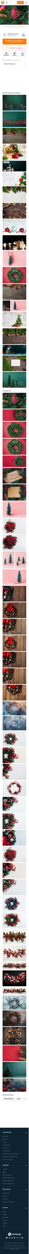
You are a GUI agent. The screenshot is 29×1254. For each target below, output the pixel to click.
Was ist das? (17, 60)
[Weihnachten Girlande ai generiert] (14, 965)
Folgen (23, 35)
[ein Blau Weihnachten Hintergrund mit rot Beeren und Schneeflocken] (14, 1113)
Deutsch (5, 1251)
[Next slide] (22, 1127)
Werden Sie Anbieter (8, 1232)
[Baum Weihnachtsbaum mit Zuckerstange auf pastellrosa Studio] (8, 588)
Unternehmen (6, 1173)
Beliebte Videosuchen (8, 1214)
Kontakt (5, 1227)
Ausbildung (6, 1176)
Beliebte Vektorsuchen (9, 1208)
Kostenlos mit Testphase (14, 41)
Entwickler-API (6, 1179)
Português (5, 1248)
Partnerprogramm (7, 1205)
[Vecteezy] (2, 2)
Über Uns (5, 1229)
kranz (18, 1127)
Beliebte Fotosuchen (8, 1211)
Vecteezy (5, 1168)
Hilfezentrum (6, 1224)
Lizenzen (5, 1199)
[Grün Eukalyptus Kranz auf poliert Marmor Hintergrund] (14, 1031)
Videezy (5, 1171)
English (5, 1242)
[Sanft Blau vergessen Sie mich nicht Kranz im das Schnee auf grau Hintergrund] (14, 737)
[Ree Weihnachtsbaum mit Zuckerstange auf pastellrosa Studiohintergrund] (14, 258)
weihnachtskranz (9, 1127)
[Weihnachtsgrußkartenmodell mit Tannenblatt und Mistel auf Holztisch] (14, 374)
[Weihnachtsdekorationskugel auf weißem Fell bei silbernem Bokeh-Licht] (14, 226)
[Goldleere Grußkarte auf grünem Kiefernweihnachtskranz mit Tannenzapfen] (14, 503)
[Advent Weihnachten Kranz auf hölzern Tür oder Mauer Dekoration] (14, 622)
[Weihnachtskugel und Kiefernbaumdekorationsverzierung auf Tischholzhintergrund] (14, 291)
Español (5, 1245)
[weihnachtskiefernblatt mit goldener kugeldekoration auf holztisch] (14, 347)
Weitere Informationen (9, 63)
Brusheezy (5, 1165)
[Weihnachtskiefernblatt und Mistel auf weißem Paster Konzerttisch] (14, 193)
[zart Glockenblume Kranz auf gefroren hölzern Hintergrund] (14, 752)
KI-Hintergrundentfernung (10, 1187)
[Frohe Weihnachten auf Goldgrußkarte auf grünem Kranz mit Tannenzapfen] (14, 486)
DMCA (4, 1202)
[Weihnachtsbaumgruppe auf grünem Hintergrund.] (14, 102)
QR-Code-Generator (8, 1190)
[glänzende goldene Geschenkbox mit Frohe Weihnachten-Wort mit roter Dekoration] (14, 151)
